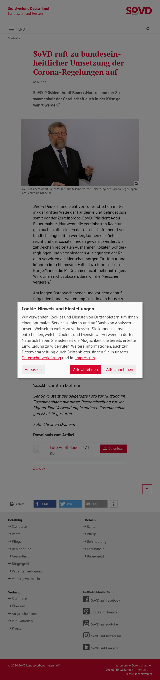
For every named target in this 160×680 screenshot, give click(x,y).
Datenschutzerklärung (41, 357)
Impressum (85, 357)
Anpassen (33, 369)
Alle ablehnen (85, 369)
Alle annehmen (119, 369)
